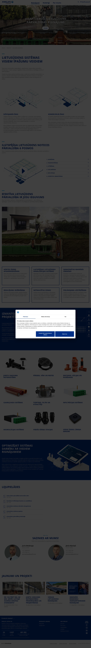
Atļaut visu (64, 334)
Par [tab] (65, 316)
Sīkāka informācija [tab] (45, 316)
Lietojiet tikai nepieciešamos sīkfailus (45, 334)
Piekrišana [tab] (25, 316)
